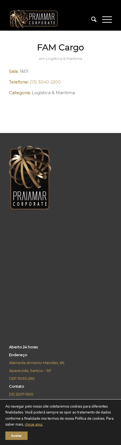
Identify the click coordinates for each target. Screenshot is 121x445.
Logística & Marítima (64, 59)
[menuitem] (91, 19)
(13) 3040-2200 (45, 82)
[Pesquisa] (91, 19)
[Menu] (104, 19)
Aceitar (16, 435)
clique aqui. (34, 424)
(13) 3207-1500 (21, 394)
